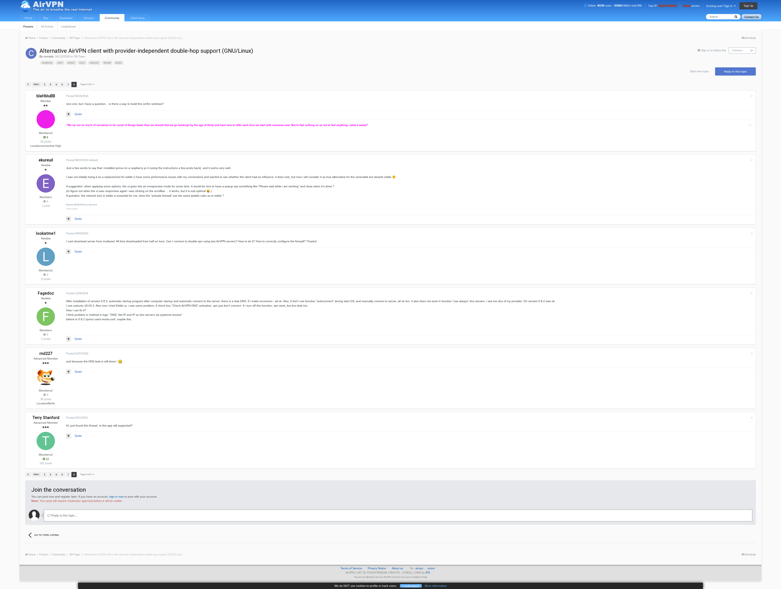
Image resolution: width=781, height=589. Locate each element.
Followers (737, 50)
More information (436, 585)
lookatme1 (46, 233)
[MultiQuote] (68, 114)
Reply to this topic (735, 71)
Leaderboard (68, 26)
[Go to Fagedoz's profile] (46, 316)
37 (751, 50)
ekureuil (46, 160)
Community (112, 18)
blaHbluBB (45, 95)
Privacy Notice (377, 568)
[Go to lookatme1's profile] (46, 257)
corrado (48, 56)
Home (28, 18)
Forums (28, 26)
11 (47, 459)
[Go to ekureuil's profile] (46, 183)
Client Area (138, 18)
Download (66, 18)
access (691, 6)
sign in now (116, 496)
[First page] (28, 84)
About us (397, 568)
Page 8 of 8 (86, 84)
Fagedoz (46, 293)
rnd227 (45, 353)
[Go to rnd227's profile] (46, 377)
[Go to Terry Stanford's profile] (46, 441)
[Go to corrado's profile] (31, 53)
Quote (78, 114)
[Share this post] (751, 96)
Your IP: (662, 6)
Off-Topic (79, 56)
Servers (89, 18)
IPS (427, 572)
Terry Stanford (45, 417)
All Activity (47, 26)
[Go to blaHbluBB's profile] (46, 119)
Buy (46, 18)
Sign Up (748, 5)
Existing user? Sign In (720, 6)
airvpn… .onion (425, 568)
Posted (77, 96)
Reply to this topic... (63, 515)
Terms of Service (351, 568)
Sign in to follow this (713, 50)
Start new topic (699, 71)
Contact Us (751, 17)
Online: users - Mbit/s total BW (614, 5)
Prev (36, 84)
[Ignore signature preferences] (750, 125)
